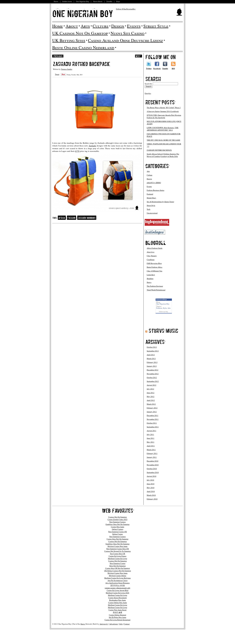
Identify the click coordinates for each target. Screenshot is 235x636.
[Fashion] (71, 218)
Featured (150, 194)
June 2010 (150, 484)
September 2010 (153, 472)
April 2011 (151, 446)
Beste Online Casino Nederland (83, 47)
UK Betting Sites (68, 40)
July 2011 (150, 434)
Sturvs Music (97, 2)
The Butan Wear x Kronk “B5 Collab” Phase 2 (164, 107)
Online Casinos (117, 529)
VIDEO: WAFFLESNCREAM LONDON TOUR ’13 (164, 145)
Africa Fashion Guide (154, 248)
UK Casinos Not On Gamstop (80, 33)
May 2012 (150, 396)
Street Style (155, 26)
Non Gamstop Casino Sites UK (117, 548)
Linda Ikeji (151, 274)
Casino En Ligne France (117, 556)
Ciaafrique (150, 259)
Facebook (157, 68)
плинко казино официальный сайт (117, 588)
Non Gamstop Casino (117, 563)
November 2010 (153, 465)
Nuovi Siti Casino (127, 33)
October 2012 (152, 377)
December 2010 (152, 461)
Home (57, 26)
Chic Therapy (152, 255)
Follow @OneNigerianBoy (126, 9)
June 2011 (150, 438)
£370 (77, 151)
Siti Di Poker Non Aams (117, 617)
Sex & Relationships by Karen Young (160, 201)
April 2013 (151, 354)
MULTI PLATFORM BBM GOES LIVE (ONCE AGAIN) (164, 122)
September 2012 (153, 381)
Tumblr (165, 68)
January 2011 (152, 457)
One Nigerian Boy (82, 2)
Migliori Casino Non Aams (117, 546)
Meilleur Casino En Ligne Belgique (117, 578)
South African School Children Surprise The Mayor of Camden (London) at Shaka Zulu (163, 155)
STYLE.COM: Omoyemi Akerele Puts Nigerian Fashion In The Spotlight (164, 116)
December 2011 (152, 415)
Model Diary (151, 198)
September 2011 (153, 427)
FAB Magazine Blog (154, 263)
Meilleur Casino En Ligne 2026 (117, 593)
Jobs (121, 624)
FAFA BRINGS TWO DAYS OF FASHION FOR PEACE (163, 135)
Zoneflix (109, 2)
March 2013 (151, 358)
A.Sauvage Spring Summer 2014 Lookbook (163, 111)
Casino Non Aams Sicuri (117, 610)
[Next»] (138, 56)
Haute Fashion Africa (154, 267)
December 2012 (152, 370)
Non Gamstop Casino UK (117, 531)
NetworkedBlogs (161, 299)
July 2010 (150, 480)
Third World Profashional (156, 290)
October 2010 (152, 468)
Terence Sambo (66, 69)
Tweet (57, 74)
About (72, 26)
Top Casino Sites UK (117, 553)
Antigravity (104, 624)
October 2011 (152, 423)
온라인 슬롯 (117, 612)
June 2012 (150, 392)
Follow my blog (163, 312)
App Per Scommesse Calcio (118, 580)
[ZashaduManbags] (86, 218)
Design (117, 26)
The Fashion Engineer (155, 286)
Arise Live (150, 252)
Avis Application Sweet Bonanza (117, 583)
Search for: (148, 83)
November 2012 (153, 373)
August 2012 (151, 385)
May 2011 (150, 442)
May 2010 (150, 487)
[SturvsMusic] (163, 330)
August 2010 (151, 476)
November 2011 (153, 419)
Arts (85, 26)
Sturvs (56, 2)
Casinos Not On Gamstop (117, 517)
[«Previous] (57, 56)
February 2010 (152, 499)
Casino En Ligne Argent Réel (117, 590)
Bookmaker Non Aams (117, 600)
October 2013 (152, 347)
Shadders (150, 278)
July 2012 (150, 389)
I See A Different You (154, 271)
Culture (101, 26)
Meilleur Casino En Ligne (117, 558)
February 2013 (152, 362)
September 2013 (153, 351)
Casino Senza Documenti (117, 597)
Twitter (149, 68)
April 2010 (151, 491)
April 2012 (151, 400)
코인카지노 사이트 (117, 585)
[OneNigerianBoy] (82, 13)
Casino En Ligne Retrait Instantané (117, 620)
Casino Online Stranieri (117, 615)
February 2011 (152, 453)
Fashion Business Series (155, 190)
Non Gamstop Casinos (117, 522)
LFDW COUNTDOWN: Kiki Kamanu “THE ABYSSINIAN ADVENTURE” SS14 (162, 128)
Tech (148, 209)
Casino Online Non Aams (117, 602)
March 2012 (151, 404)
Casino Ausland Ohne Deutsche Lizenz (125, 40)
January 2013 (152, 366)
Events (134, 26)
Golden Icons (67, 2)
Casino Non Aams (117, 527)
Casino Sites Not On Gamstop (117, 539)
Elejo (118, 2)
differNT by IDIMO (154, 182)
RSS (173, 68)
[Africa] (62, 218)
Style (165, 308)
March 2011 (151, 449)
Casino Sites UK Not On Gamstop (117, 568)
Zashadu (92, 145)
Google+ (148, 93)
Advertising (113, 624)
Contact (127, 624)
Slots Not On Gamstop (117, 566)
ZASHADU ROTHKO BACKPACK (159, 150)
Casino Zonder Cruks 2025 (117, 519)
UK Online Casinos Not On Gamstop (117, 570)
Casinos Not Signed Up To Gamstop (117, 551)
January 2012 (152, 411)
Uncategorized (152, 213)
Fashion (159, 308)
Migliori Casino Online (117, 575)
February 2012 (152, 408)
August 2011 (151, 430)
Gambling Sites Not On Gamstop (117, 524)
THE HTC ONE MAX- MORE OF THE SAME (163, 140)
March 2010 (151, 495)
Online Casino (117, 534)
